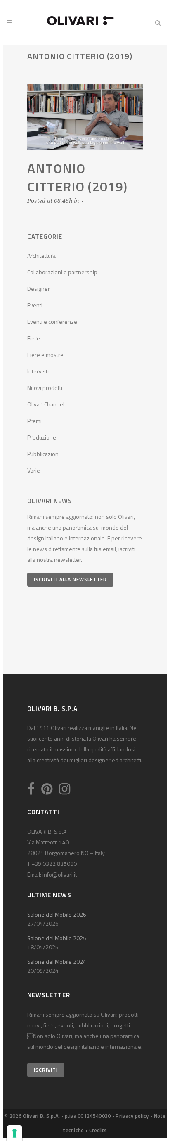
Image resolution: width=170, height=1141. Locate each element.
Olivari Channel (45, 404)
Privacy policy (132, 1116)
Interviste (39, 371)
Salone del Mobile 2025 (56, 938)
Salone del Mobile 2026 (56, 914)
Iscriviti (46, 1070)
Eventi (34, 305)
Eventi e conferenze (52, 321)
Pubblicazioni (43, 453)
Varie (33, 470)
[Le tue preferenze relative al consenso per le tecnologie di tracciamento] (14, 1133)
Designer (38, 288)
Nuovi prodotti (44, 387)
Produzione (41, 437)
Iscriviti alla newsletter (70, 579)
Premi (34, 420)
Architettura (41, 255)
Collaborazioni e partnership (62, 272)
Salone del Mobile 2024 (56, 961)
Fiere (33, 338)
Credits (98, 1130)
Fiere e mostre (45, 354)
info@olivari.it (59, 874)
